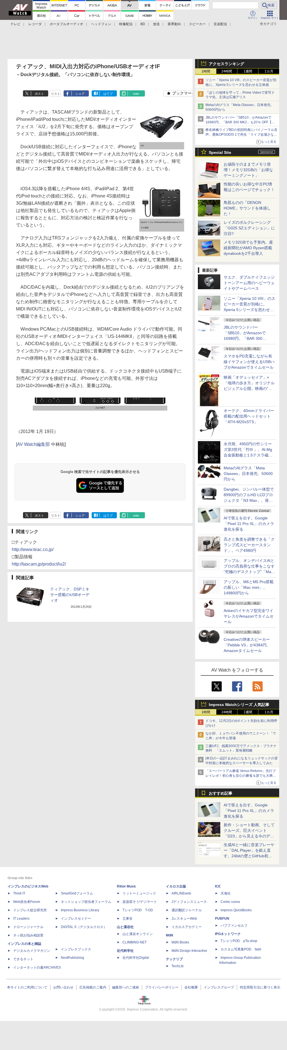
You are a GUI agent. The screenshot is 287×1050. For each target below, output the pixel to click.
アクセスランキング (226, 64)
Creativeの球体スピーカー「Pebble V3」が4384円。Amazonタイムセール (247, 645)
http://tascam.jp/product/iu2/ (39, 564)
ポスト (39, 93)
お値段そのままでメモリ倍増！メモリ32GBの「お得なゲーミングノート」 (248, 170)
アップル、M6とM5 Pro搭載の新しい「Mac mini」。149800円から (249, 587)
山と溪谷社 (125, 927)
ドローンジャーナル (28, 927)
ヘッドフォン (101, 24)
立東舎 (127, 918)
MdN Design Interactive (189, 951)
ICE (218, 886)
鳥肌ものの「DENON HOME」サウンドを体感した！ (247, 208)
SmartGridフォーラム (77, 893)
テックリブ (174, 959)
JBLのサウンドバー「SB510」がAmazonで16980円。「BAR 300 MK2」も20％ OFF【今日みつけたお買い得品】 (240, 122)
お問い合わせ (63, 987)
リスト (55, 93)
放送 (156, 24)
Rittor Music (126, 886)
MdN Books (180, 942)
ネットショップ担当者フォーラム (86, 902)
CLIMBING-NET (134, 942)
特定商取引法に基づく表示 (260, 987)
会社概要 (191, 987)
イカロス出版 (176, 886)
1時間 (206, 71)
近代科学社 (125, 951)
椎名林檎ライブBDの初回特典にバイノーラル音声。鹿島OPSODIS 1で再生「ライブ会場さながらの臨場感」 (241, 134)
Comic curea (230, 902)
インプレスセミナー (76, 918)
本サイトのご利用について (27, 987)
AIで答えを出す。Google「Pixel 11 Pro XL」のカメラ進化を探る (249, 523)
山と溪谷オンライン (137, 934)
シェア (80, 93)
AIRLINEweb (181, 893)
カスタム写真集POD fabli (241, 949)
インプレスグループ (219, 987)
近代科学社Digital (135, 958)
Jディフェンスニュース (189, 902)
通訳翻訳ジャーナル (187, 910)
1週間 (248, 71)
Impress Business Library (80, 910)
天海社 (226, 893)
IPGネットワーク (228, 934)
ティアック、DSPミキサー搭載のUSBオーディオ (69, 594)
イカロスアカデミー (187, 927)
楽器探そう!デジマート (139, 902)
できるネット (23, 959)
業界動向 (174, 24)
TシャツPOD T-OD (137, 910)
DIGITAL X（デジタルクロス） (84, 927)
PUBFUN (222, 918)
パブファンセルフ (234, 925)
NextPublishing (72, 958)
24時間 (226, 71)
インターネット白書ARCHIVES (37, 967)
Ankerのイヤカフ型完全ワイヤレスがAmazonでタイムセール (249, 616)
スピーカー (197, 24)
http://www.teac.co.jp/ (33, 549)
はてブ (108, 93)
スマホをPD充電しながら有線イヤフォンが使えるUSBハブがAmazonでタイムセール (249, 361)
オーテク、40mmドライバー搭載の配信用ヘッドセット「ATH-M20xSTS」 (249, 416)
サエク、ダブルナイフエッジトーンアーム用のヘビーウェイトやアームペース (249, 283)
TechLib (178, 966)
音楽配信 (220, 24)
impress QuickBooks (236, 910)
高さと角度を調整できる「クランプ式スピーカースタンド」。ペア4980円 (249, 545)
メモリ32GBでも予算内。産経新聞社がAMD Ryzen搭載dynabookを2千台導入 (248, 248)
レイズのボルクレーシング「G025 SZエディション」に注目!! (249, 228)
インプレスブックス (76, 949)
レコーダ (35, 24)
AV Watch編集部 (33, 444)
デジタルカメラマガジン (31, 951)
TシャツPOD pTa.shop (239, 941)
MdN (169, 935)
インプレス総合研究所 (30, 910)
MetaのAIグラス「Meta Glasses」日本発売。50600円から (248, 473)
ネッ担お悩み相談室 (28, 935)
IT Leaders (21, 918)
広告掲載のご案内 (92, 987)
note (136, 93)
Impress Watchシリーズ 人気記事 (239, 704)
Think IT (19, 893)
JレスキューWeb (184, 918)
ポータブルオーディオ (66, 24)
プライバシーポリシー (162, 987)
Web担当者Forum (26, 902)
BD (142, 24)
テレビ (15, 24)
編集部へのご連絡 (125, 987)
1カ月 (269, 71)
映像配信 (126, 24)
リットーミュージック (139, 893)
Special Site (220, 152)
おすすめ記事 (220, 793)
